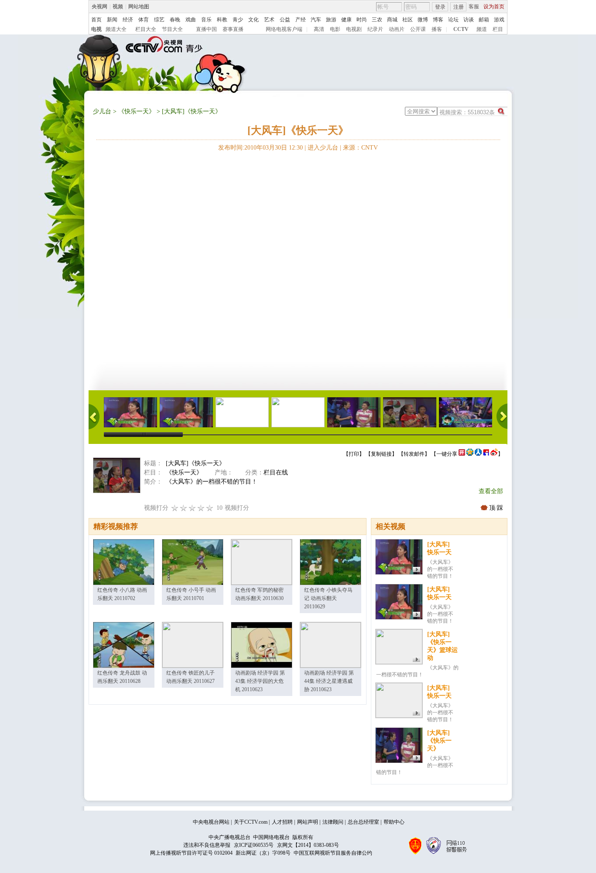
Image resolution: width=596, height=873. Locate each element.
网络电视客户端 (284, 29)
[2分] (175, 508)
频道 (481, 29)
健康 (346, 20)
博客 (438, 20)
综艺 (159, 20)
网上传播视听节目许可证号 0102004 (191, 853)
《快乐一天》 (136, 111)
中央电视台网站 (211, 822)
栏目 (498, 29)
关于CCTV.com (250, 822)
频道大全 (116, 29)
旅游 (331, 20)
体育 (143, 20)
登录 (440, 7)
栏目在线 (276, 472)
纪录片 (375, 29)
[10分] (210, 508)
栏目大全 (145, 29)
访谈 (468, 20)
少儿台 (102, 111)
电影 (335, 29)
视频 (118, 6)
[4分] (183, 508)
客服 (474, 6)
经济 (128, 20)
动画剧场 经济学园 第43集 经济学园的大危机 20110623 (260, 681)
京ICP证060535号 (254, 845)
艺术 (269, 20)
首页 (96, 20)
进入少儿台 (323, 147)
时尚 (361, 20)
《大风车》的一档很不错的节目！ (440, 569)
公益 (285, 20)
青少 (238, 20)
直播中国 (206, 29)
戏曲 (190, 20)
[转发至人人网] (478, 454)
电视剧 (354, 29)
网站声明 (307, 822)
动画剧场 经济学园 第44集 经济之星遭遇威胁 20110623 (329, 681)
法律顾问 (332, 822)
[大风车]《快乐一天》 (439, 741)
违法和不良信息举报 (206, 845)
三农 (377, 20)
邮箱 (484, 20)
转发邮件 (414, 454)
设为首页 (493, 6)
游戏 (499, 20)
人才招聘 (282, 822)
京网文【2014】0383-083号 (308, 845)
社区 (407, 20)
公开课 (418, 29)
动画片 (396, 29)
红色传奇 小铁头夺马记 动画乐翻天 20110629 (328, 598)
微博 (423, 20)
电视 (96, 29)
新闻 (112, 20)
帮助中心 (394, 822)
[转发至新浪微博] (494, 454)
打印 (354, 454)
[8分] (201, 508)
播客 (437, 29)
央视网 (99, 6)
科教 (222, 20)
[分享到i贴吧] (486, 454)
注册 (458, 7)
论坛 (453, 20)
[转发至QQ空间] (469, 454)
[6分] (192, 508)
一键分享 (446, 454)
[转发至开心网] (462, 454)
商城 (392, 20)
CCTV (461, 29)
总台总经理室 (363, 822)
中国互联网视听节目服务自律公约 (333, 853)
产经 (300, 20)
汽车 (316, 20)
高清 (319, 29)
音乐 (206, 20)
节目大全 (172, 29)
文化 (253, 20)
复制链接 (381, 454)
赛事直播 (233, 29)
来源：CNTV (360, 147)
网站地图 (138, 6)
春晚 (175, 20)
